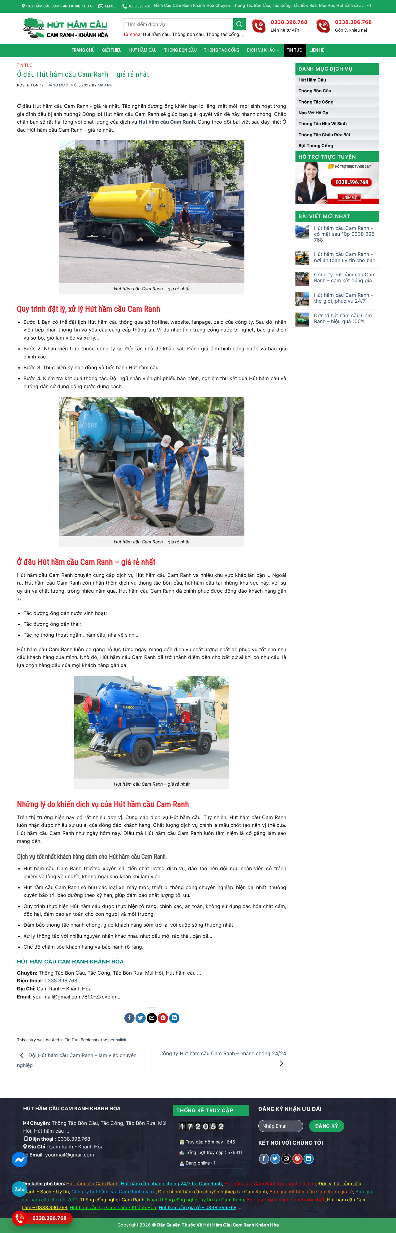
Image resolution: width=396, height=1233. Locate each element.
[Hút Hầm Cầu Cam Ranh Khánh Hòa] (68, 28)
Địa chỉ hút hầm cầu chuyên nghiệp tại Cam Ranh (212, 1192)
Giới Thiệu (112, 50)
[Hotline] (19, 1218)
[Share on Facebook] (129, 1018)
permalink (117, 1040)
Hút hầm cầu (143, 50)
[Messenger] (19, 1159)
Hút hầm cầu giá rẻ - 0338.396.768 (197, 1207)
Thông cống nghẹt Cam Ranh (112, 1200)
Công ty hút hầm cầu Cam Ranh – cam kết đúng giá (345, 277)
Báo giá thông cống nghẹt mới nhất (286, 1200)
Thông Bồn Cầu (180, 50)
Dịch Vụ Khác (261, 50)
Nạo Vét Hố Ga (313, 112)
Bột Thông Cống (316, 145)
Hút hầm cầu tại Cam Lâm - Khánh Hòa (113, 1207)
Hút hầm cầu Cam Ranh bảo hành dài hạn (270, 1184)
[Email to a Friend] (152, 1018)
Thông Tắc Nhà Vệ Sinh (323, 123)
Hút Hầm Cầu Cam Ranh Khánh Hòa (241, 1224)
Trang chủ (83, 50)
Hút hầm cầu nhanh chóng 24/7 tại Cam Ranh (171, 1184)
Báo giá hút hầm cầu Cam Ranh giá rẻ (311, 1192)
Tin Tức (294, 50)
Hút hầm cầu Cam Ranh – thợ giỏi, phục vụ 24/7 (343, 298)
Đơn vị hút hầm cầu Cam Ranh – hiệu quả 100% (343, 318)
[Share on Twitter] (141, 1018)
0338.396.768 (61, 980)
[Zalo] (19, 1189)
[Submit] (239, 24)
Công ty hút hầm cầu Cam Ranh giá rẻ (113, 1192)
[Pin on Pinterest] (163, 1018)
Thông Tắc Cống (221, 50)
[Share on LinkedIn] (174, 1018)
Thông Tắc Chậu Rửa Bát (324, 134)
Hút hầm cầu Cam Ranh (92, 1184)
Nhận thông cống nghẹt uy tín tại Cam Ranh (195, 1200)
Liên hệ (317, 50)
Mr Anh (105, 85)
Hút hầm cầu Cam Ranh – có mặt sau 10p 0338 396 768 (344, 234)
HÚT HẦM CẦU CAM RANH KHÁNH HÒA (70, 962)
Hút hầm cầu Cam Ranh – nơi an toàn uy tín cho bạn (344, 257)
